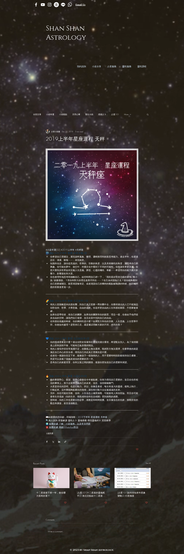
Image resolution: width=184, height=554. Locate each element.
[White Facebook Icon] (36, 4)
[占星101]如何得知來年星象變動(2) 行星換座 (131, 494)
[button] (147, 114)
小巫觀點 (63, 114)
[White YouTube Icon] (42, 4)
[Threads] (56, 4)
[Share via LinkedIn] (59, 441)
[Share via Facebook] (47, 441)
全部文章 (37, 114)
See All (148, 463)
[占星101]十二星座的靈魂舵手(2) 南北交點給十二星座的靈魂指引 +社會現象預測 (91, 494)
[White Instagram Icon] (49, 4)
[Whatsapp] (69, 4)
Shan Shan (65, 28)
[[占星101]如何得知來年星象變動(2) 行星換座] (133, 478)
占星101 (115, 114)
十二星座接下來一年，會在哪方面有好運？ (51, 494)
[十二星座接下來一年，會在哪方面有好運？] (51, 478)
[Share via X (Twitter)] (53, 441)
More (126, 114)
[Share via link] (65, 441)
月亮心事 (76, 114)
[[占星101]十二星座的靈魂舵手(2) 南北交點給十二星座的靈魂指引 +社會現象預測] (92, 478)
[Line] (63, 4)
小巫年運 (50, 114)
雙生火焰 (89, 114)
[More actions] (136, 131)
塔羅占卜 (102, 114)
